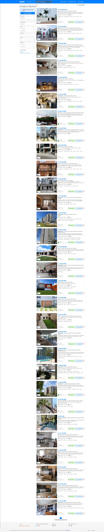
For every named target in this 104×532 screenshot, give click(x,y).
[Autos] (38, 526)
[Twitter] (55, 526)
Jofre (37, 5)
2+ (27, 35)
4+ (33, 35)
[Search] (51, 1)
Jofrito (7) (21, 51)
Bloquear (93, 530)
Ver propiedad (79, 22)
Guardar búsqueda (28, 13)
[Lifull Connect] (25, 526)
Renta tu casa (73, 1)
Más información (68, 530)
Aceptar (89, 530)
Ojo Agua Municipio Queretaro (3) (25, 52)
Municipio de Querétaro (31, 5)
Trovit (20, 5)
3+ (30, 35)
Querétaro (24, 5)
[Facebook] (53, 526)
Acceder (81, 1)
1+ (24, 35)
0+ (21, 35)
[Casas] (37, 526)
